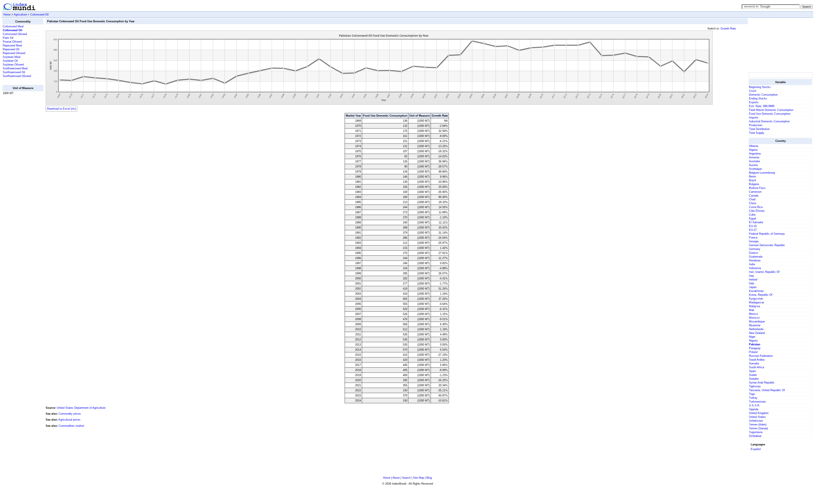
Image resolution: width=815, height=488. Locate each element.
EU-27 (753, 229)
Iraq (751, 275)
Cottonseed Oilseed (15, 34)
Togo (752, 394)
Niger (752, 336)
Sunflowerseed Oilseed (17, 76)
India (752, 264)
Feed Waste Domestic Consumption (771, 110)
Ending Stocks (758, 98)
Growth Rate (728, 28)
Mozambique (757, 321)
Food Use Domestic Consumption (769, 113)
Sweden (754, 378)
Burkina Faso (757, 188)
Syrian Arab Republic (762, 382)
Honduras (755, 260)
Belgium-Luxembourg (762, 172)
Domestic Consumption (763, 94)
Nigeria (753, 340)
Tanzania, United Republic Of (767, 390)
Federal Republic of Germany (767, 233)
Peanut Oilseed (12, 41)
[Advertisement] (19, 162)
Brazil (752, 180)
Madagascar (756, 302)
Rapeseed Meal (12, 45)
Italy (751, 283)
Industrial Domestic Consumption (769, 121)
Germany (754, 249)
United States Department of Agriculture (81, 407)
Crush (752, 90)
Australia (754, 161)
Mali (751, 310)
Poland (753, 352)
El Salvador (756, 222)
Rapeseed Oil (11, 49)
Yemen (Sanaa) (758, 428)
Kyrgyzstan (756, 298)
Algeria (753, 149)
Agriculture (20, 14)
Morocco (754, 317)
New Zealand (757, 333)
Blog (429, 477)
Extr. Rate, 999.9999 (761, 106)
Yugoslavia (755, 432)
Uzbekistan (756, 420)
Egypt (752, 218)
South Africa (756, 367)
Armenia (754, 157)
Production (755, 125)
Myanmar (754, 325)
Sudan (753, 374)
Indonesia (755, 268)
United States (757, 416)
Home (7, 14)
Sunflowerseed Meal (15, 68)
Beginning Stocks (760, 87)
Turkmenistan (757, 401)
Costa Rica (756, 207)
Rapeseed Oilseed (14, 53)
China (752, 203)
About (396, 477)
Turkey (753, 397)
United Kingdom (759, 413)
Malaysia (754, 306)
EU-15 (753, 226)
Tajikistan (755, 386)
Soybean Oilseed (13, 64)
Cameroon (755, 191)
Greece (753, 252)
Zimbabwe (755, 436)
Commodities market (71, 425)
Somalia (754, 363)
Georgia (754, 241)
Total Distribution (759, 129)
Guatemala (755, 256)
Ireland (753, 279)
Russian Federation (761, 355)
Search (406, 477)
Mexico (753, 313)
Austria (753, 165)
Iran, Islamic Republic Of (764, 271)
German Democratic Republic (767, 245)
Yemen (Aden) (757, 424)
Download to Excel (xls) (61, 108)
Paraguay (755, 348)
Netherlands (756, 329)
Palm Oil (8, 37)
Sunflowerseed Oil (14, 72)
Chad (752, 199)
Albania (753, 146)
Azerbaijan (755, 168)
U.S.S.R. (754, 405)
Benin (752, 176)
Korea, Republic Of (760, 294)
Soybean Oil (10, 60)
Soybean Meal (11, 57)
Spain (752, 371)
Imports (753, 117)
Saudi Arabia (756, 359)
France (753, 237)
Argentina (755, 153)
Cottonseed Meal (13, 26)
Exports (754, 102)
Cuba (752, 214)
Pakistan (754, 344)
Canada (753, 195)
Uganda (753, 409)
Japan (752, 287)
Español (756, 449)
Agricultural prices (69, 419)
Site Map (418, 477)
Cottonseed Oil (39, 14)
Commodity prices (70, 413)
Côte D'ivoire (756, 210)
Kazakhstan (756, 291)
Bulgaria (754, 184)
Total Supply (756, 132)
